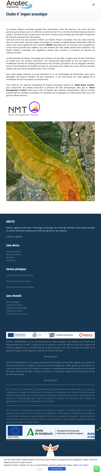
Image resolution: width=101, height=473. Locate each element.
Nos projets (11, 260)
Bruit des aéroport (13, 254)
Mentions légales (13, 302)
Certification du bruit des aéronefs (19, 275)
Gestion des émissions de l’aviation (20, 287)
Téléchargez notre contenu (17, 314)
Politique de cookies (14, 311)
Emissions (10, 257)
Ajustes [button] (39, 469)
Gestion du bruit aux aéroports (18, 281)
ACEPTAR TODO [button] (57, 469)
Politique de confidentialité (16, 308)
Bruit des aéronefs (13, 251)
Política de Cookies (80, 465)
